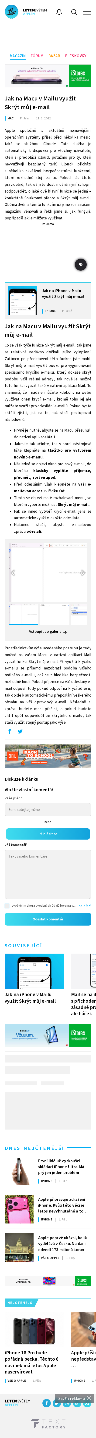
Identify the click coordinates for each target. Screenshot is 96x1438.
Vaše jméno (14, 798)
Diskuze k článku (21, 779)
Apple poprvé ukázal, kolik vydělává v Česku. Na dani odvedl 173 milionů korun (62, 1243)
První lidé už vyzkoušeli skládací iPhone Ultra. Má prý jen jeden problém (61, 1166)
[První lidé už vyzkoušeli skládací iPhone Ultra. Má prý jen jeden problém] (19, 1170)
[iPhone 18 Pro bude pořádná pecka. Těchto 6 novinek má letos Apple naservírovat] (34, 1329)
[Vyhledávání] (74, 12)
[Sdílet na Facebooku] (9, 732)
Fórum (37, 56)
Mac (10, 118)
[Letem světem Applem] (26, 12)
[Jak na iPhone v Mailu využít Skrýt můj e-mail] (22, 300)
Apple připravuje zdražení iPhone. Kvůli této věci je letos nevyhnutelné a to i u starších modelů (61, 1205)
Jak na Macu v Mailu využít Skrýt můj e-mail (40, 102)
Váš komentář (16, 845)
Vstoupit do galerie (45, 631)
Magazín (18, 56)
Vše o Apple (50, 1258)
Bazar (54, 56)
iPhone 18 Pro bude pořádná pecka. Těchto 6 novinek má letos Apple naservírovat (32, 1362)
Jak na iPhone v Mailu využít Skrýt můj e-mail (63, 294)
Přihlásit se (48, 834)
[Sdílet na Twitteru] (20, 732)
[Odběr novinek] (59, 12)
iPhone (50, 311)
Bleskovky (75, 56)
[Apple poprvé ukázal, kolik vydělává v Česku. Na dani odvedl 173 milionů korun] (19, 1247)
